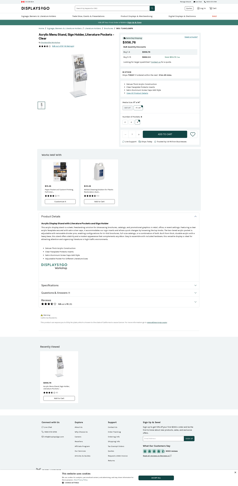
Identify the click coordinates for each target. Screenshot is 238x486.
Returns (111, 460)
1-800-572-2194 (211, 2)
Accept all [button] (156, 478)
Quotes (189, 8)
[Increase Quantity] (139, 134)
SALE (214, 16)
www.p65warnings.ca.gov (157, 322)
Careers (78, 437)
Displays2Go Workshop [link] (50, 42)
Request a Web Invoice (118, 456)
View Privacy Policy (81, 480)
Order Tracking (114, 432)
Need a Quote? (191, 37)
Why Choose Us (81, 432)
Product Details (50, 216)
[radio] (41, 105)
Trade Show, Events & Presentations (88, 16)
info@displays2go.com (54, 437)
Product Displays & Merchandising (136, 16)
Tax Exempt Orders (116, 446)
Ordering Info (114, 437)
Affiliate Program (82, 446)
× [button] (235, 472)
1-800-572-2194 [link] (50, 432)
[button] (152, 8)
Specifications (50, 285)
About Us (78, 427)
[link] (41, 28)
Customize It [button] (60, 201)
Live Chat (198, 2)
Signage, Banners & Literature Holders (38, 16)
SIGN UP (189, 438)
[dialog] (119, 478)
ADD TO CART (165, 134)
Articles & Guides (82, 456)
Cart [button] (214, 8)
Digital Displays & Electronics (182, 16)
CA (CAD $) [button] (29, 2)
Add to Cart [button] (99, 201)
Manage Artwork (185, 2)
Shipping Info (114, 441)
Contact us (156, 62)
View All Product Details (137, 93)
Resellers (79, 441)
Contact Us (112, 427)
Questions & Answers (55, 292)
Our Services (80, 451)
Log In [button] (203, 8)
